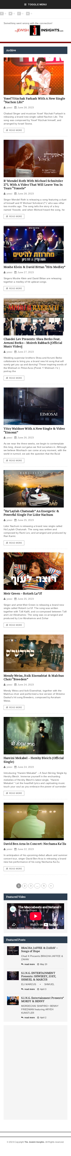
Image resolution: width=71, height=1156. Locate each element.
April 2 (43, 1018)
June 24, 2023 (26, 684)
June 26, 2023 (26, 437)
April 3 (43, 989)
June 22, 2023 (26, 849)
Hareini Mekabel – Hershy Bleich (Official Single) (34, 760)
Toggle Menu (37, 4)
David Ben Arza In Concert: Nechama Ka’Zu (35, 844)
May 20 (43, 964)
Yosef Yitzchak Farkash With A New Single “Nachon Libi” (34, 100)
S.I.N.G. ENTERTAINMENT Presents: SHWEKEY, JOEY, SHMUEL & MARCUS (38, 976)
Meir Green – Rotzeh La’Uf (23, 593)
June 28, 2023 (26, 107)
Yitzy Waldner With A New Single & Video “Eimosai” (34, 430)
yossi (9, 107)
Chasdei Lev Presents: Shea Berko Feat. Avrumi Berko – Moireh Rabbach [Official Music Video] (33, 342)
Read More (15, 130)
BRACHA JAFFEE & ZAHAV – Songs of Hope (39, 949)
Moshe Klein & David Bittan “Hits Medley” (35, 267)
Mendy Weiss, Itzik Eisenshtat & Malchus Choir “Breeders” (34, 677)
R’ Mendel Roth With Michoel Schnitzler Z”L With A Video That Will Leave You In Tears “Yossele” (33, 184)
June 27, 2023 (26, 272)
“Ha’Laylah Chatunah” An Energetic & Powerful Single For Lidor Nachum (31, 513)
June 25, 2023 (26, 520)
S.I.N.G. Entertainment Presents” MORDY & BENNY (42, 999)
